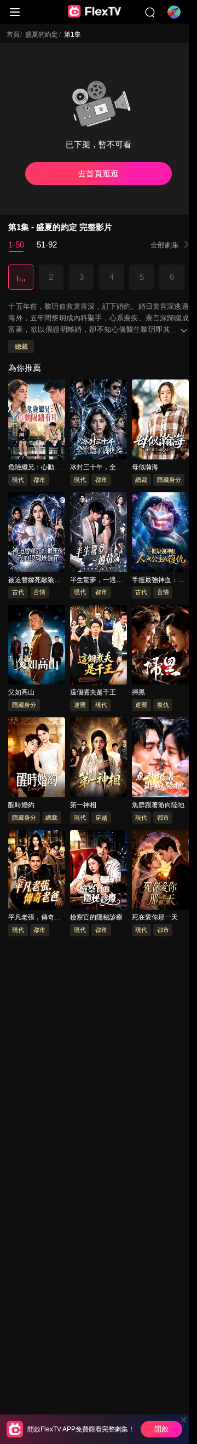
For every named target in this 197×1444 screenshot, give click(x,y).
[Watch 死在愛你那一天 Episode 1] (160, 871)
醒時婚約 (21, 805)
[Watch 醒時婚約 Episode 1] (36, 759)
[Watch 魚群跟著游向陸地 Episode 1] (160, 759)
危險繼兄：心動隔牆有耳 (34, 467)
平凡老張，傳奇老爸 (34, 918)
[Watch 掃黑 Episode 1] (160, 646)
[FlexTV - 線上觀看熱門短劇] (94, 12)
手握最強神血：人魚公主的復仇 (158, 580)
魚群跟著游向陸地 (158, 805)
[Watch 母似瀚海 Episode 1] (160, 421)
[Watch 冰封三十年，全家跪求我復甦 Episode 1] (98, 421)
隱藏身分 (169, 479)
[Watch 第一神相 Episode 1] (98, 759)
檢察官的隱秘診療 (96, 917)
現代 (18, 479)
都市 (39, 479)
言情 (39, 592)
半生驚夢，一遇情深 (96, 580)
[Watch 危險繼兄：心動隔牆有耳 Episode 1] (36, 421)
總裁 (21, 347)
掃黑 (138, 692)
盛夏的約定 (41, 34)
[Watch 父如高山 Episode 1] (36, 646)
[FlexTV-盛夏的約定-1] (20, 277)
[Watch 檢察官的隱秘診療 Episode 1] (98, 871)
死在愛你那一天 (155, 917)
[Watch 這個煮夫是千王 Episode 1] (98, 646)
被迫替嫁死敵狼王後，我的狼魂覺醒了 (34, 580)
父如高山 (21, 692)
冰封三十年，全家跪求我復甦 (96, 467)
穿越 (101, 817)
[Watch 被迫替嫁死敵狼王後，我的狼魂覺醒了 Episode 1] (36, 534)
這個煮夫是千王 (93, 692)
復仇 (163, 704)
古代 (18, 592)
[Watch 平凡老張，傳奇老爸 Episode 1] (36, 871)
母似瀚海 (145, 467)
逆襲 (80, 704)
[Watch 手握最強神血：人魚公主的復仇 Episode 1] (160, 534)
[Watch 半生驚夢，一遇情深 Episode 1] (98, 534)
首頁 (13, 34)
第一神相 (83, 805)
